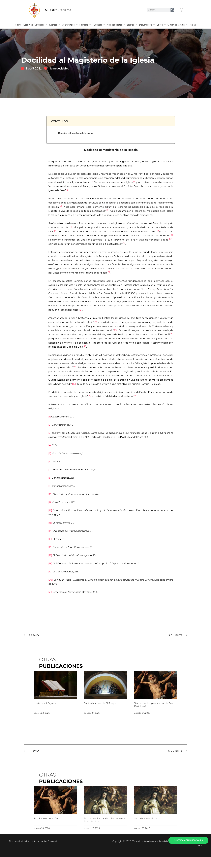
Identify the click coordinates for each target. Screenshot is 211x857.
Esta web (28, 24)
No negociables (114, 24)
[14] (50, 531)
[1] (49, 416)
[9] (49, 486)
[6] (49, 461)
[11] (50, 502)
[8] (49, 477)
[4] (49, 445)
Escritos (53, 24)
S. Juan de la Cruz (176, 24)
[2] (49, 424)
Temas (192, 24)
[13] (80, 309)
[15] (50, 539)
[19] (74, 384)
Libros (160, 24)
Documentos (145, 24)
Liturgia (130, 24)
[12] (50, 510)
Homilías (83, 24)
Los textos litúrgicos (45, 703)
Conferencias (68, 24)
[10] (50, 494)
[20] (50, 579)
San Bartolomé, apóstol (47, 818)
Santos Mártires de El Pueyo (100, 703)
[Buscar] (172, 10)
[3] (49, 433)
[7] (49, 469)
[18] (50, 563)
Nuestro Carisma (58, 10)
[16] (50, 547)
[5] (49, 453)
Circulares (39, 24)
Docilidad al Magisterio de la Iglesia (75, 133)
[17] (50, 555)
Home (18, 24)
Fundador (97, 24)
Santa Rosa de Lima (145, 818)
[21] (50, 592)
